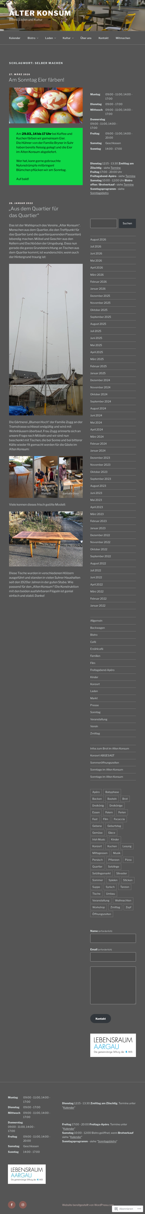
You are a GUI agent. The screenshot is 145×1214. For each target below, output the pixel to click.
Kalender (14, 38)
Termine (116, 167)
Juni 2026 (96, 253)
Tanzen (124, 886)
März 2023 (97, 514)
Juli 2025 (95, 331)
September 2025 (100, 316)
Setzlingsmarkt (101, 873)
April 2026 (96, 267)
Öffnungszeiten (101, 914)
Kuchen (112, 846)
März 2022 (96, 591)
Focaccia (119, 819)
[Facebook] (11, 1205)
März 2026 (97, 274)
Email (101, 949)
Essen (96, 812)
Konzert (95, 684)
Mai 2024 (96, 422)
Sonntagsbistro (99, 193)
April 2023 (96, 507)
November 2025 (100, 302)
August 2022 (98, 563)
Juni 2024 (96, 415)
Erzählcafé (96, 648)
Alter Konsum (40, 13)
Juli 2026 (95, 246)
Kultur (67, 38)
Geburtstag (114, 825)
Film (92, 663)
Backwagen (97, 627)
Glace (111, 832)
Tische (96, 893)
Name (101, 930)
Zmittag (95, 733)
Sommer (97, 880)
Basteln (112, 798)
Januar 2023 (98, 528)
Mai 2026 (96, 260)
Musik (116, 853)
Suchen (127, 223)
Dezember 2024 (100, 380)
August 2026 (98, 239)
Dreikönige (116, 805)
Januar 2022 (97, 605)
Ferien (122, 812)
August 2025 (98, 323)
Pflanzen (113, 859)
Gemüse (97, 832)
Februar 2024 (98, 443)
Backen (97, 798)
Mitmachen (123, 38)
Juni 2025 (96, 338)
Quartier (97, 866)
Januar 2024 (98, 450)
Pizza (128, 859)
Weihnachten (123, 900)
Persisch (97, 859)
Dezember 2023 (100, 457)
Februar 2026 (98, 281)
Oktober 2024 (98, 394)
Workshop (98, 907)
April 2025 (96, 352)
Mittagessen (99, 853)
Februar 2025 (98, 366)
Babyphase (112, 792)
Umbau (110, 893)
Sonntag (95, 712)
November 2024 (100, 387)
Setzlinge (113, 866)
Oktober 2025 (98, 309)
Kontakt (104, 38)
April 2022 (96, 584)
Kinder (94, 677)
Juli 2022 (95, 570)
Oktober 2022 (98, 549)
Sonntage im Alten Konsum (106, 769)
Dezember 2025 (100, 295)
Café (93, 641)
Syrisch (110, 886)
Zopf (128, 907)
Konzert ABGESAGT (102, 755)
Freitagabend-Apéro (102, 669)
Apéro (96, 792)
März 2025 (97, 359)
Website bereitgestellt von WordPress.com (88, 1204)
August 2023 (98, 485)
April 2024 (96, 429)
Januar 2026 (98, 288)
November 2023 (100, 464)
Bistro (31, 38)
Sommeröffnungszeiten (104, 762)
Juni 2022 (96, 577)
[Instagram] (23, 1205)
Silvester (121, 873)
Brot (125, 798)
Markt (94, 698)
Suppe (96, 886)
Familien (95, 655)
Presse (94, 705)
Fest (94, 819)
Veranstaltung (98, 719)
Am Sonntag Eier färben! (36, 80)
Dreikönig (98, 805)
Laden (49, 38)
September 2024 (100, 401)
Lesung (127, 846)
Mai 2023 (96, 499)
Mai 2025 (96, 345)
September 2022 (100, 556)
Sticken (127, 880)
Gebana (97, 825)
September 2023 (100, 478)
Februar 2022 (98, 598)
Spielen (113, 880)
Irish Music (98, 839)
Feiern (109, 812)
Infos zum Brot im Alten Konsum (109, 748)
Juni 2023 (96, 492)
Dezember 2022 (100, 535)
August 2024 (98, 408)
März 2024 (97, 436)
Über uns (85, 38)
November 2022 (100, 542)
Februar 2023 (98, 521)
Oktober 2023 (98, 471)
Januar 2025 (98, 373)
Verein (94, 726)
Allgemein (96, 620)
